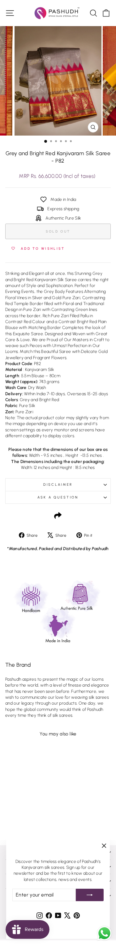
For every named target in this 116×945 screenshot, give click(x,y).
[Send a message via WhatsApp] (104, 933)
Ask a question (57, 497)
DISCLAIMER (57, 485)
